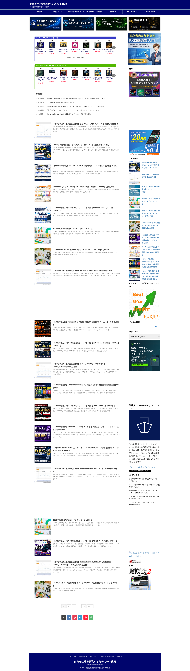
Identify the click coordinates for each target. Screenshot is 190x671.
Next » (90, 606)
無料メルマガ (150, 12)
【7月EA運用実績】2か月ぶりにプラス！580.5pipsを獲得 (142, 503)
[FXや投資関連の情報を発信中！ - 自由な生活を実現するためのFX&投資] (80, 617)
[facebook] (69, 617)
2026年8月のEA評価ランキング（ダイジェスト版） (73, 228)
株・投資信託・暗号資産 (94, 12)
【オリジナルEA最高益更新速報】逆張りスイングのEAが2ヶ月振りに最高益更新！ (85, 124)
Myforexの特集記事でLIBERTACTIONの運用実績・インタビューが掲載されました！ (76, 99)
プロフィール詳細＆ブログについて (142, 467)
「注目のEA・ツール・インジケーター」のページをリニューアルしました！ (73, 110)
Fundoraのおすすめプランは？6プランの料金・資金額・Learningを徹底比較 (83, 187)
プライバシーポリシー (107, 656)
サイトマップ (94, 656)
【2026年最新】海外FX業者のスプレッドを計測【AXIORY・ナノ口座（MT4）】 (85, 541)
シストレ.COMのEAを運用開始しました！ (61, 102)
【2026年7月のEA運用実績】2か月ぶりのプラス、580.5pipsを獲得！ (81, 249)
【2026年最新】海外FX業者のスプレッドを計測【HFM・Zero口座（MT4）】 (84, 406)
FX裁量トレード (57, 12)
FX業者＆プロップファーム (75, 12)
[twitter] (63, 617)
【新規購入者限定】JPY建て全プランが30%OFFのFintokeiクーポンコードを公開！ (75, 106)
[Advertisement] (77, 303)
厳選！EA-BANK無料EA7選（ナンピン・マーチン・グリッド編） (151, 213)
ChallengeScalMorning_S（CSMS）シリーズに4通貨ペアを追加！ (70, 114)
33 (83, 606)
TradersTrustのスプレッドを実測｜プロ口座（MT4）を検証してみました (143, 492)
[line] (91, 617)
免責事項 (119, 656)
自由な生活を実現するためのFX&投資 (48, 4)
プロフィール (72, 656)
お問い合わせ (83, 656)
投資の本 (113, 12)
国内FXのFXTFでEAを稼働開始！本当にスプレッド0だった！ (144, 480)
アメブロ (135, 475)
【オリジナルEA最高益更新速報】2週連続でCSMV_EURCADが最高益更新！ (83, 270)
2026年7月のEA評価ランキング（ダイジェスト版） (73, 520)
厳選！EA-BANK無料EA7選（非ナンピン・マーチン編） (151, 189)
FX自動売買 (38, 12)
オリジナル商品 (132, 12)
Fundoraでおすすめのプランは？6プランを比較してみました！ (144, 486)
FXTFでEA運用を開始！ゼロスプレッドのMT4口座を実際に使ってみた (81, 145)
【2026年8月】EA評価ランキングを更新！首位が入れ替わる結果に (144, 497)
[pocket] (74, 617)
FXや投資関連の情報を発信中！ (95, 664)
